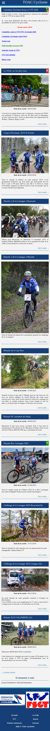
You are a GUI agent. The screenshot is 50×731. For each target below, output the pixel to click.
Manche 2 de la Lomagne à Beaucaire (20, 201)
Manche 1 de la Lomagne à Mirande (19, 257)
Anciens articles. (9, 672)
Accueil (14, 715)
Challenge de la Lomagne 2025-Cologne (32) (23, 564)
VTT (14, 719)
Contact (35, 723)
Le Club (36, 715)
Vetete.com (6, 41)
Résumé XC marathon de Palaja (17, 416)
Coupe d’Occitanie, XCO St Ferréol (19, 133)
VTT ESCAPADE (8, 55)
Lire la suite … (43, 124)
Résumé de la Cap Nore (14, 350)
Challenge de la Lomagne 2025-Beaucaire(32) (23, 505)
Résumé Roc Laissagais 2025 (16, 443)
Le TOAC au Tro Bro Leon (15, 71)
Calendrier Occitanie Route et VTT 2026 (21, 10)
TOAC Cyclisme (35, 2)
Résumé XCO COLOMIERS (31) (18, 617)
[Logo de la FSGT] (37, 707)
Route (35, 719)
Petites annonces (14, 723)
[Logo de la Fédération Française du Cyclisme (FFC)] (12, 705)
